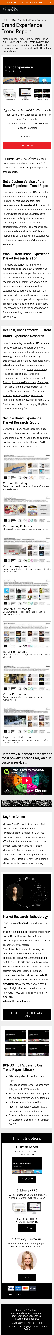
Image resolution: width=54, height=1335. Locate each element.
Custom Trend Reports (27, 1318)
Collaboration (31, 386)
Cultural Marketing (13, 408)
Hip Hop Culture (22, 377)
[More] (27, 408)
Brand (40, 20)
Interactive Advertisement (29, 399)
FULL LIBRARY (10, 20)
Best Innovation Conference (26, 1315)
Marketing (28, 20)
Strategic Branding (38, 41)
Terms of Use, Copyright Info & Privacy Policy (27, 1327)
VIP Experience (10, 44)
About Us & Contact (26, 1310)
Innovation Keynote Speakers (26, 1312)
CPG (46, 399)
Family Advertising (37, 369)
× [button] (50, 2)
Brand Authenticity (29, 44)
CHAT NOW (27, 1179)
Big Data (43, 404)
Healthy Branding (40, 47)
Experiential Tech (18, 41)
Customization (11, 404)
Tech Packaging (28, 404)
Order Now (27, 145)
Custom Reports (10, 50)
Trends (11, 1322)
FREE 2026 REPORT (27, 136)
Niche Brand (18, 38)
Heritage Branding (13, 386)
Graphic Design (22, 47)
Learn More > (14, 1294)
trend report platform (25, 953)
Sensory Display (21, 395)
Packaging (43, 382)
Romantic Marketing (33, 390)
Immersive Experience (24, 382)
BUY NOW (27, 1228)
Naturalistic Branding (14, 373)
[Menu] (49, 9)
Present (7, 395)
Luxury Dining (33, 38)
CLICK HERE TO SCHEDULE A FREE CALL (27, 1014)
